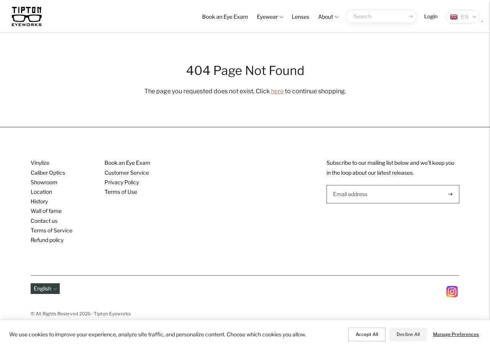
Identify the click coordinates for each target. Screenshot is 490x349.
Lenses (300, 16)
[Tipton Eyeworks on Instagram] (452, 295)
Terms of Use (121, 191)
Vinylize (40, 162)
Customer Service (127, 172)
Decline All (408, 334)
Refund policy (47, 240)
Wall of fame (46, 211)
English (42, 288)
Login (431, 16)
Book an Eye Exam (225, 16)
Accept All (367, 334)
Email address (349, 185)
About (325, 16)
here (277, 91)
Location (41, 191)
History (39, 201)
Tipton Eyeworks (112, 314)
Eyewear (267, 16)
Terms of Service (51, 230)
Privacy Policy (122, 182)
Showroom (44, 182)
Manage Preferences (456, 334)
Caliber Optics (48, 172)
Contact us (44, 221)
